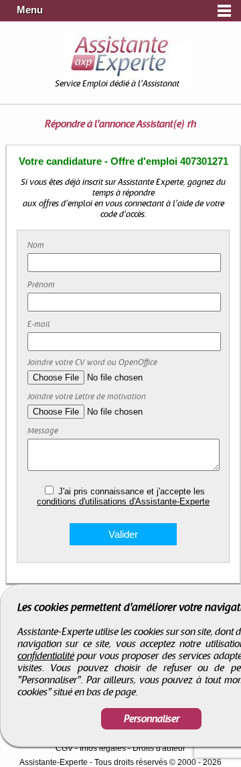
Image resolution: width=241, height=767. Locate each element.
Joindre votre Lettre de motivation (86, 396)
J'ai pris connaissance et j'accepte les (123, 496)
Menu (30, 10)
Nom (35, 245)
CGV (64, 748)
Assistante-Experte (53, 762)
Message (42, 430)
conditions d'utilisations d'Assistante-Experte (123, 501)
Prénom (41, 284)
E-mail (38, 324)
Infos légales (103, 748)
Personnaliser (151, 719)
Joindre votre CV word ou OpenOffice (92, 362)
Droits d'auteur (159, 748)
